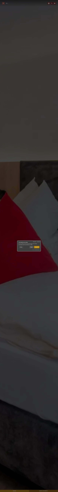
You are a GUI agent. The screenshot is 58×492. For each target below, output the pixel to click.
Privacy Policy (34, 241)
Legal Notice (38, 241)
